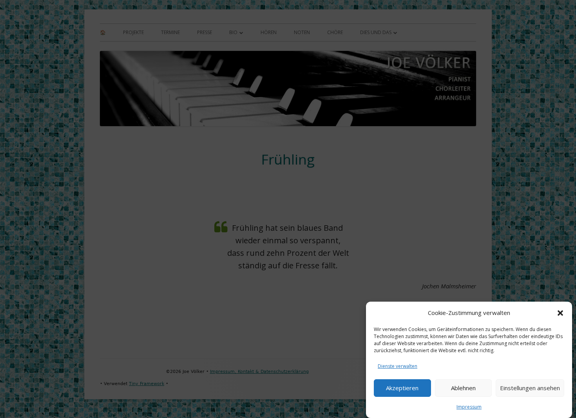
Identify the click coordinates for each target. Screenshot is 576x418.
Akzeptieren (402, 388)
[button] (560, 313)
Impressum (469, 407)
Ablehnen (463, 388)
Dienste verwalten (397, 366)
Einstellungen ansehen (530, 388)
